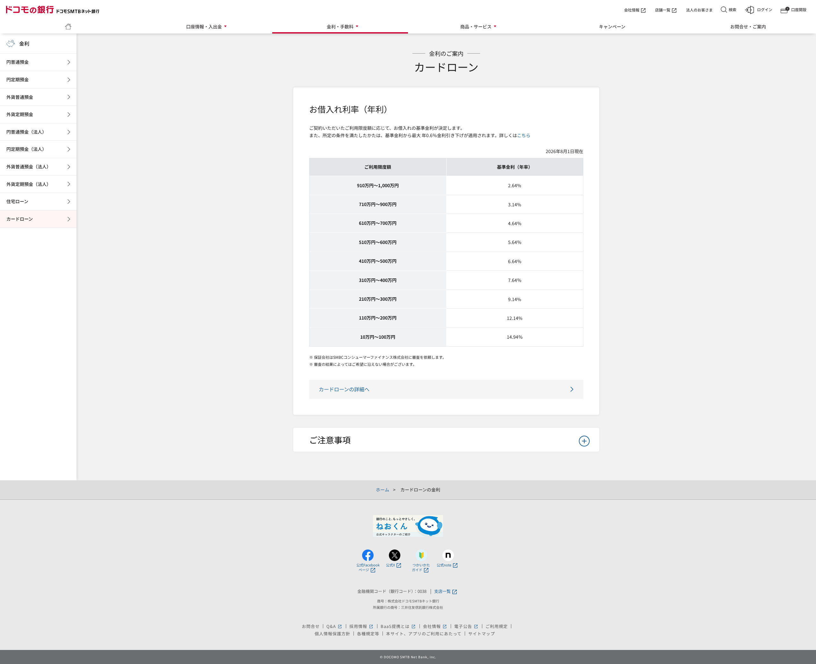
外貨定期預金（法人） (28, 184)
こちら (523, 135)
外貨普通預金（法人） (28, 166)
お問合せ (311, 626)
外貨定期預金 (19, 114)
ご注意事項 (330, 440)
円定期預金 (17, 79)
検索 (732, 9)
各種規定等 (368, 633)
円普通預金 (17, 62)
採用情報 (361, 626)
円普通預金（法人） (26, 132)
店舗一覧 (662, 9)
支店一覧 (442, 591)
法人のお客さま (699, 9)
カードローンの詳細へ (344, 389)
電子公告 (466, 626)
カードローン (19, 219)
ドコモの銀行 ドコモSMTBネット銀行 (52, 9)
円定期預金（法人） (26, 149)
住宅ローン (17, 201)
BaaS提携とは (398, 626)
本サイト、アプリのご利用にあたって (424, 633)
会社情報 (631, 9)
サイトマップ (481, 633)
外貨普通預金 (19, 97)
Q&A (334, 626)
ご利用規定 (496, 626)
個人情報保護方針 (332, 633)
